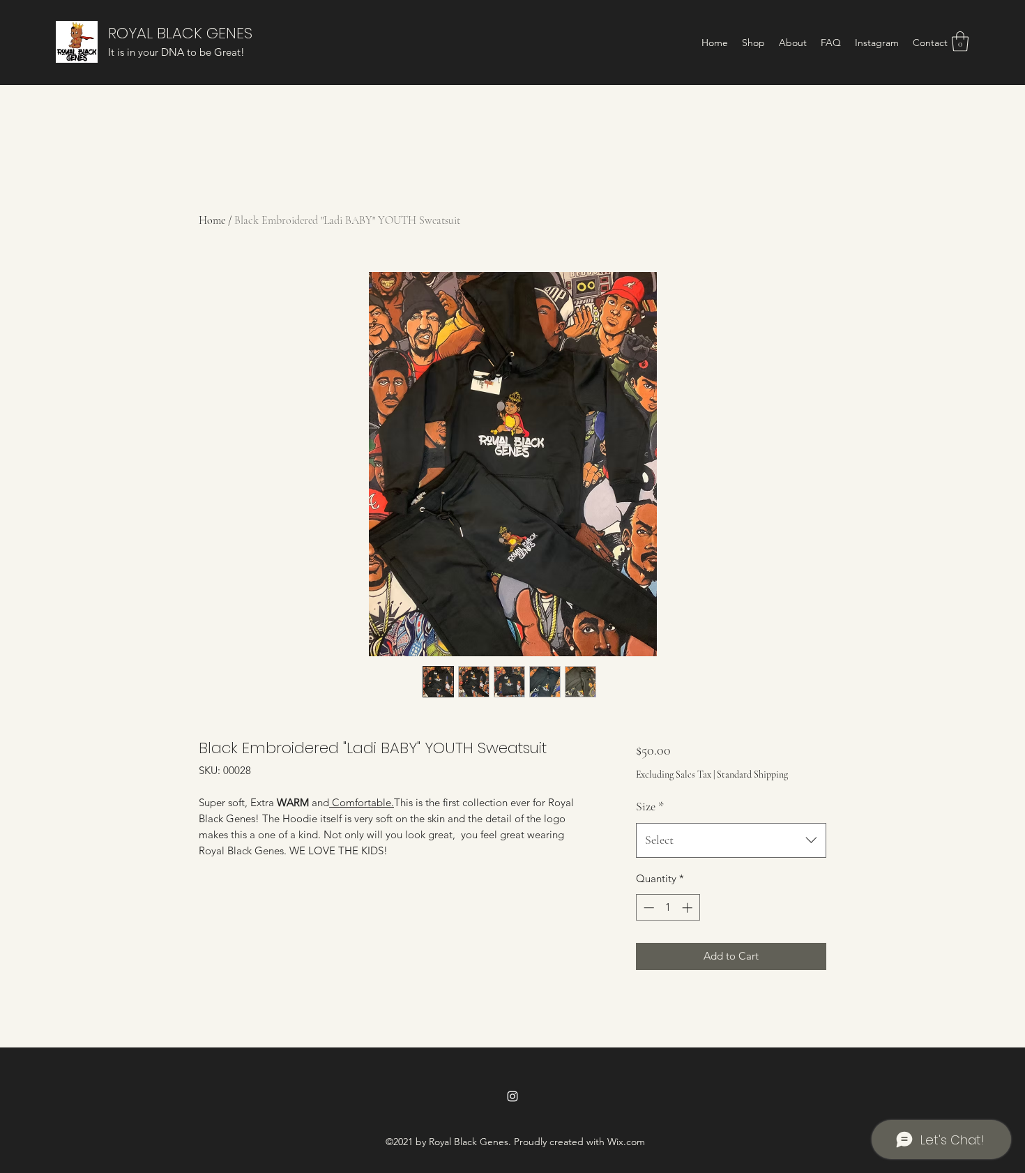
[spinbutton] (667, 908)
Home (212, 220)
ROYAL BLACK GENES (180, 33)
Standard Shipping (752, 774)
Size (650, 806)
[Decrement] (647, 908)
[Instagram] (512, 1096)
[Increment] (688, 908)
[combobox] (731, 840)
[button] (960, 41)
